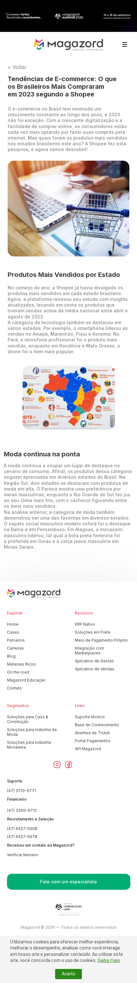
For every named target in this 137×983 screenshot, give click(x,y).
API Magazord (88, 748)
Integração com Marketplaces (89, 650)
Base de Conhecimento (97, 724)
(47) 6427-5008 (22, 828)
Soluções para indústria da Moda (32, 732)
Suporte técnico (90, 716)
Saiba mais (108, 960)
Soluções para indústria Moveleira (29, 745)
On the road (18, 672)
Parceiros (16, 640)
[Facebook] (68, 764)
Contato (14, 688)
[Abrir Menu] (124, 44)
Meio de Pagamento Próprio (101, 640)
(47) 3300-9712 (22, 810)
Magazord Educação (26, 680)
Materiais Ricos (21, 664)
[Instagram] (57, 764)
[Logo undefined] (68, 45)
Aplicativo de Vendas (94, 669)
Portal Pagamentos (93, 740)
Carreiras (15, 648)
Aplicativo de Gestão (94, 661)
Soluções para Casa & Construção (27, 719)
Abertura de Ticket (92, 732)
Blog (11, 656)
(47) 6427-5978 (22, 836)
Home (12, 624)
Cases (13, 632)
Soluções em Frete (93, 632)
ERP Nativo (85, 624)
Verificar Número (22, 854)
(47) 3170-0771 (21, 790)
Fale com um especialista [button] (68, 881)
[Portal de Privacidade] (68, 909)
